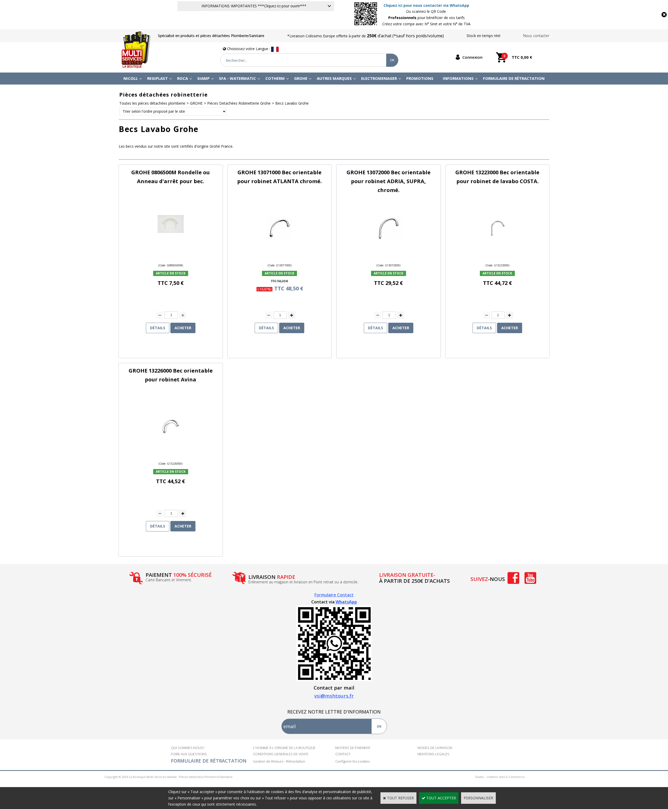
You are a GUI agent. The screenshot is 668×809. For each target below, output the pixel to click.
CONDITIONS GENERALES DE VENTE (280, 754)
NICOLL (130, 78)
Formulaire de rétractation (514, 78)
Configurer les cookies (352, 761)
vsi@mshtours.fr (334, 695)
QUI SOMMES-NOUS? (187, 747)
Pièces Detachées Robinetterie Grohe (239, 103)
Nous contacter (536, 35)
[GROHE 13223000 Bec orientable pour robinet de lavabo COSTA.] (497, 239)
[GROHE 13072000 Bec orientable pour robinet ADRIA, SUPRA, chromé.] (388, 239)
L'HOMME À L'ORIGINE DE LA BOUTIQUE (284, 747)
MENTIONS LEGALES (433, 754)
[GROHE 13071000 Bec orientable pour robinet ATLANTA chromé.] (279, 239)
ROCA (182, 78)
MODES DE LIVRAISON (435, 747)
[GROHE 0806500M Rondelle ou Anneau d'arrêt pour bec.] (171, 231)
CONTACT (342, 754)
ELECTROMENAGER (379, 78)
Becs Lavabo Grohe (292, 103)
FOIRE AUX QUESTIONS (189, 754)
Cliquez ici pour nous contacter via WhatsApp (426, 5)
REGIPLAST (157, 78)
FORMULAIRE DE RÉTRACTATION (209, 761)
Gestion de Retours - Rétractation (279, 761)
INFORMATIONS (458, 78)
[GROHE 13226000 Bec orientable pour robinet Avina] (171, 437)
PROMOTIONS (419, 78)
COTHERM (275, 78)
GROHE (300, 78)
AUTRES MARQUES (334, 78)
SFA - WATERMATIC (237, 78)
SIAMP (203, 78)
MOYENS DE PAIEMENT (353, 747)
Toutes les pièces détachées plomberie (152, 103)
